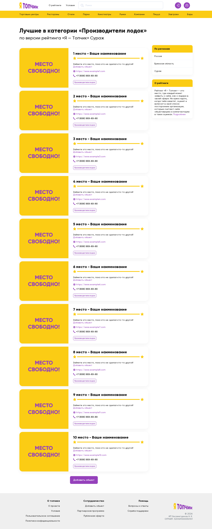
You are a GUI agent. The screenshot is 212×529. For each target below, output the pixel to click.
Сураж (157, 71)
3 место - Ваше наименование (100, 138)
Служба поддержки (138, 511)
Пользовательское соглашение (43, 516)
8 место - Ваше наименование (100, 352)
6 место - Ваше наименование (100, 266)
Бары (190, 14)
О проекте (54, 506)
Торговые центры (29, 14)
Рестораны (53, 14)
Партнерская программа (90, 511)
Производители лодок (84, 82)
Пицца (156, 14)
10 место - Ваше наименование (101, 437)
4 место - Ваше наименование (100, 181)
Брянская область (164, 63)
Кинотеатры (104, 14)
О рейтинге (55, 5)
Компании (139, 14)
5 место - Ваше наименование (100, 224)
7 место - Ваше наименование (100, 309)
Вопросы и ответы (138, 506)
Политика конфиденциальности (43, 521)
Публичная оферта (94, 516)
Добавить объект (82, 66)
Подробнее (179, 114)
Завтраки (173, 14)
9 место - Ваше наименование (100, 394)
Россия (158, 56)
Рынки (123, 14)
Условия (70, 5)
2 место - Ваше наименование (100, 96)
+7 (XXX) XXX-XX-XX (87, 75)
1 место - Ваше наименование (99, 53)
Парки (86, 14)
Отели (71, 14)
